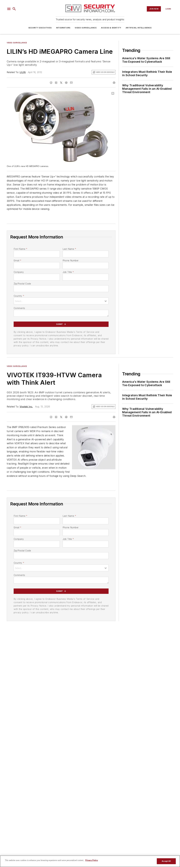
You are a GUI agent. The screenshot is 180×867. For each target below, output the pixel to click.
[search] (14, 9)
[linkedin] (56, 82)
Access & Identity (111, 28)
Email (17, 260)
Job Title (68, 272)
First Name (20, 248)
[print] (114, 82)
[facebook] (51, 82)
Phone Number (71, 260)
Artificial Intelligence (139, 28)
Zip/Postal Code (22, 283)
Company (19, 272)
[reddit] (66, 82)
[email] (71, 82)
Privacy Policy (91, 860)
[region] (90, 861)
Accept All (166, 861)
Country (19, 295)
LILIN (23, 72)
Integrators (63, 28)
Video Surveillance (86, 28)
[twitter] (61, 82)
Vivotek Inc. (26, 406)
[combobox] (61, 301)
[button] (9, 9)
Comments (19, 308)
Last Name (69, 248)
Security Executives (40, 28)
